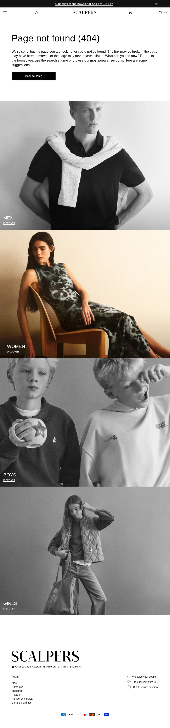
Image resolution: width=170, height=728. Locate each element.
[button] (36, 12)
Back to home (33, 76)
